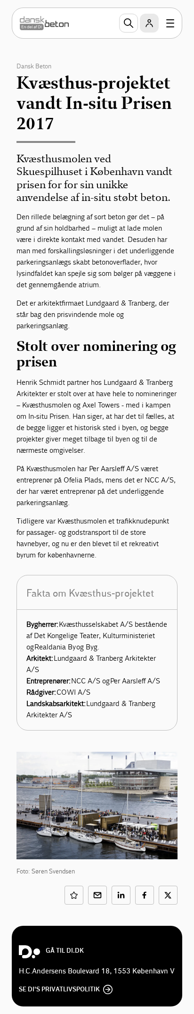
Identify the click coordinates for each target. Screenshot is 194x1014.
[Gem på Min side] (74, 895)
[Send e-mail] (97, 895)
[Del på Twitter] (168, 895)
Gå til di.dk (65, 951)
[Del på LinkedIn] (121, 895)
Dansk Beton (33, 66)
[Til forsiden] (44, 23)
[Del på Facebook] (144, 895)
